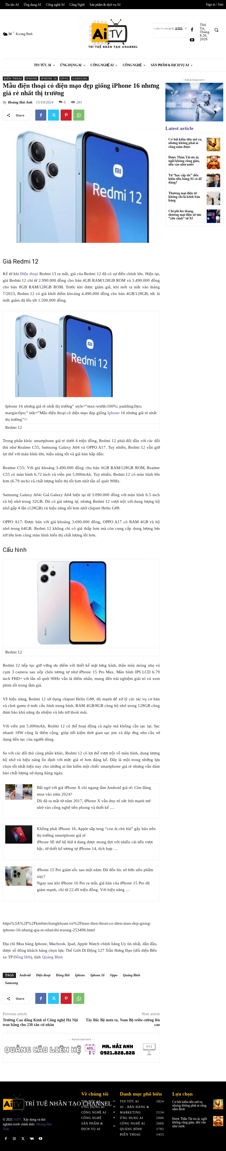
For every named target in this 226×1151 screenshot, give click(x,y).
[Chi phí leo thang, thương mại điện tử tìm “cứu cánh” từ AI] (213, 216)
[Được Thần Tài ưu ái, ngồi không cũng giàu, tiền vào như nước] (213, 162)
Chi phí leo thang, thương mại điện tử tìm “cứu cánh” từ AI (184, 214)
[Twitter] (53, 115)
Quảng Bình (52, 957)
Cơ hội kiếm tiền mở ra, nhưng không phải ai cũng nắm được (185, 142)
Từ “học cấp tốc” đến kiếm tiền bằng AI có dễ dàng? (185, 178)
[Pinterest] (66, 115)
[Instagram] (15, 1139)
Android (25, 975)
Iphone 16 (49, 78)
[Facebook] (192, 30)
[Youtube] (192, 40)
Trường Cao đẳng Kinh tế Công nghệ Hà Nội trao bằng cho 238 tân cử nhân (40, 1022)
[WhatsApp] (78, 115)
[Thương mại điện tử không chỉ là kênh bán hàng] (213, 198)
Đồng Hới (22, 957)
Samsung (80, 78)
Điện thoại (13, 78)
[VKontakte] (32, 1139)
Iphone (31, 78)
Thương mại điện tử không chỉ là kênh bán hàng (184, 196)
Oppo (64, 78)
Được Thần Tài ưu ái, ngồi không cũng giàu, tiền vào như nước (184, 160)
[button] (216, 30)
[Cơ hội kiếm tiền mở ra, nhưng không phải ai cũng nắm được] (213, 144)
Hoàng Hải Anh (20, 102)
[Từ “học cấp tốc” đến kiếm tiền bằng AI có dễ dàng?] (213, 180)
